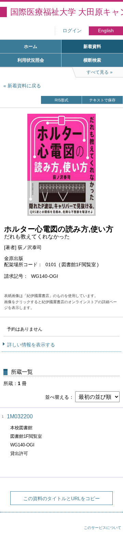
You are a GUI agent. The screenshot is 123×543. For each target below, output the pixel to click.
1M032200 (20, 416)
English (106, 30)
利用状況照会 (30, 60)
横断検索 (92, 60)
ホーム (30, 46)
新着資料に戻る (24, 85)
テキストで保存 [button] (102, 100)
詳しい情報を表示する (31, 344)
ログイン (72, 30)
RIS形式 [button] (61, 100)
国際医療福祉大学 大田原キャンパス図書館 (66, 11)
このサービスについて (102, 528)
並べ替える (57, 397)
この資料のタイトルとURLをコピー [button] (61, 498)
